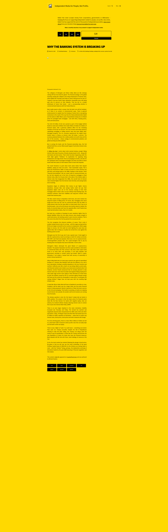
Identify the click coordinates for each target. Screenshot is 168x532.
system (106, 51)
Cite (81, 365)
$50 (66, 34)
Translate (62, 369)
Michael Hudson (63, 51)
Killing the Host (53, 151)
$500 (78, 34)
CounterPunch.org (72, 357)
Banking (87, 51)
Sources (73, 51)
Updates (71, 369)
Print (52, 365)
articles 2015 (82, 51)
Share (62, 365)
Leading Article (97, 51)
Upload (51, 369)
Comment (71, 365)
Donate (96, 38)
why (111, 51)
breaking (91, 51)
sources (102, 51)
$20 (60, 34)
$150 (72, 34)
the (109, 51)
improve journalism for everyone (86, 24)
